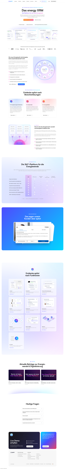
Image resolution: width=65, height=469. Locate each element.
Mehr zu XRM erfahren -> (13, 84)
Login (49, 1)
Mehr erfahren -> (45, 446)
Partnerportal (29, 457)
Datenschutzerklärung (19, 238)
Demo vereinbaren (53, 1)
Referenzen (28, 1)
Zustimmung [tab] (21, 229)
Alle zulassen (43, 241)
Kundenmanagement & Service (31, 456)
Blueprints (37, 457)
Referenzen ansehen (38, 19)
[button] (16, 1)
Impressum (24, 238)
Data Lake (37, 456)
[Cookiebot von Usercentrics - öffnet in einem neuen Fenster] (45, 227)
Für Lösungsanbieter (20, 456)
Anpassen (32, 241)
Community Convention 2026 (28, 19)
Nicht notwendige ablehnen (21, 241)
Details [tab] (32, 229)
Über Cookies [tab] (44, 229)
